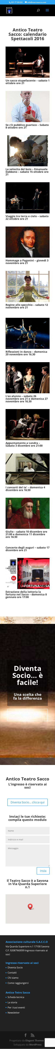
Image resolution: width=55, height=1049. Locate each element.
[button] (31, 906)
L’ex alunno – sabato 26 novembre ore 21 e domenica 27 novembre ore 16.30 (27, 398)
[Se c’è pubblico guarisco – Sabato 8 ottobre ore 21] (28, 106)
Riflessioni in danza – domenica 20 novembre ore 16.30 (26, 353)
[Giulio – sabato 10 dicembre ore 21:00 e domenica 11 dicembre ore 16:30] (28, 513)
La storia (12, 1002)
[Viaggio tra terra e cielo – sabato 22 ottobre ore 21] (28, 197)
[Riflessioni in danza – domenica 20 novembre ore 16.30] (28, 333)
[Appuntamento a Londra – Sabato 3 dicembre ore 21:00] (28, 424)
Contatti (12, 972)
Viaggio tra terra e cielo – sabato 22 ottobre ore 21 (27, 217)
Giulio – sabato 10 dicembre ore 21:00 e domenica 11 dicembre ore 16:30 (26, 534)
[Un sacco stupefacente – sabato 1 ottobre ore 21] (28, 62)
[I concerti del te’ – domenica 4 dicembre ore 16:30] (28, 469)
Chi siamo (13, 977)
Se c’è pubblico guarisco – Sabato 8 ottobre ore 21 (27, 126)
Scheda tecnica (16, 997)
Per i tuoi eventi (16, 1007)
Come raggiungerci (18, 983)
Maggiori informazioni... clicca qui (28, 714)
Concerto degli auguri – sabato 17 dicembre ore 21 (27, 549)
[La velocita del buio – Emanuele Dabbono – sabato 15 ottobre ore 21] (28, 150)
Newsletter (14, 1012)
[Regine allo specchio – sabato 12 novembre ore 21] (28, 286)
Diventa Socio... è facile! (27, 675)
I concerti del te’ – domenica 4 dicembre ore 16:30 (25, 489)
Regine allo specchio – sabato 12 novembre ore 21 (27, 307)
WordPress (35, 1044)
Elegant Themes (34, 1040)
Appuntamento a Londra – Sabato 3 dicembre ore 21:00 (24, 444)
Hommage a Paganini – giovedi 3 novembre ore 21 (27, 262)
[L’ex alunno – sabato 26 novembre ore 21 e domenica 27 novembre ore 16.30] (28, 377)
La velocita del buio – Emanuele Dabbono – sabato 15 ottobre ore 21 (27, 171)
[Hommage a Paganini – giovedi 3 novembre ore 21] (28, 242)
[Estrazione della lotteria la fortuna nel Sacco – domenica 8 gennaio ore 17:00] (28, 573)
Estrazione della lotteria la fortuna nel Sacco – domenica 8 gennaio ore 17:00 (26, 594)
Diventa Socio (15, 967)
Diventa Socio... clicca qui (27, 802)
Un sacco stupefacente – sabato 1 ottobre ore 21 (28, 82)
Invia (43, 871)
